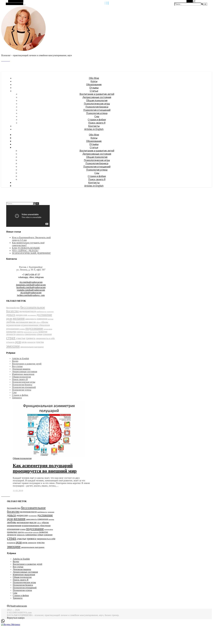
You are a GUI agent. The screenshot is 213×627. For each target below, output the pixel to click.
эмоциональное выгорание (32, 347)
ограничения (13, 325)
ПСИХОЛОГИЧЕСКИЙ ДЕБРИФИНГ (31, 253)
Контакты (94, 126)
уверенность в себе (45, 338)
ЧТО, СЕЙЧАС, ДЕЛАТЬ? (25, 250)
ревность (20, 334)
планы (22, 329)
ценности (31, 342)
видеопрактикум (27, 311)
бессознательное (32, 307)
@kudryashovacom (18, 606)
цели (18, 342)
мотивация (22, 322)
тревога (30, 338)
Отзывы (94, 87)
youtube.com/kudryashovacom (31, 290)
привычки (11, 331)
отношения (12, 328)
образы (44, 322)
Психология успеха (96, 113)
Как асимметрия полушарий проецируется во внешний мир (45, 468)
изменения (42, 318)
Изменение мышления (23, 374)
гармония (50, 311)
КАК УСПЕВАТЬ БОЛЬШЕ (26, 248)
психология (28, 332)
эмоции (13, 346)
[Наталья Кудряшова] (23, 50)
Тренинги (17, 397)
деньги (10, 314)
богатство (12, 311)
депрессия (21, 314)
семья (39, 334)
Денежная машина (21, 369)
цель (24, 342)
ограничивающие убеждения (35, 325)
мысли (32, 322)
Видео (15, 361)
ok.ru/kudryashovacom (30, 292)
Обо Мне (94, 78)
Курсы (94, 81)
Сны (96, 116)
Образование (94, 84)
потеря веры (48, 329)
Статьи (94, 90)
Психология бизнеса (96, 106)
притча (20, 332)
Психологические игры (97, 103)
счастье (20, 338)
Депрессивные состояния (96, 97)
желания (19, 318)
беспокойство (13, 307)
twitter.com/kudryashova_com (31, 295)
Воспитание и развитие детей (97, 94)
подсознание (34, 328)
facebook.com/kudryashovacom (30, 287)
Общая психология (96, 100)
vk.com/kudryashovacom (30, 282)
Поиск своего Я (96, 122)
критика (50, 319)
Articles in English (93, 129)
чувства (40, 342)
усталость (10, 342)
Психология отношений (96, 110)
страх (11, 338)
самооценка (30, 334)
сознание (47, 334)
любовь (10, 321)
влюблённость (41, 311)
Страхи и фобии (97, 119)
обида (38, 322)
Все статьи (17, 366)
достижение (32, 315)
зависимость (30, 319)
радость (35, 332)
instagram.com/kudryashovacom (31, 285)
